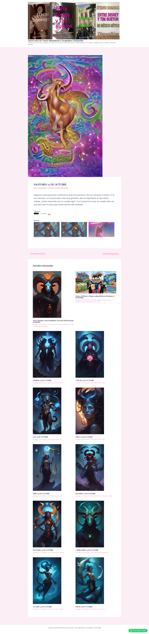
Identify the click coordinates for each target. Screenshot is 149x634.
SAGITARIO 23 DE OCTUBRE (96, 237)
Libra (61, 496)
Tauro (98, 302)
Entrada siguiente (112, 254)
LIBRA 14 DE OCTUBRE (41, 493)
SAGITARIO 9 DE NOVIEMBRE (41, 237)
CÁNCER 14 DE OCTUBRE (85, 380)
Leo (61, 439)
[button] (138, 630)
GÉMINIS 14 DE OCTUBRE (42, 380)
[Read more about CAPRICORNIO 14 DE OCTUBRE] (90, 523)
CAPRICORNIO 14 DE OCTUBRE (87, 550)
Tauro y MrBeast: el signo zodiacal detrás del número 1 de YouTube (95, 297)
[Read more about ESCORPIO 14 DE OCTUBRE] (90, 467)
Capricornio (105, 552)
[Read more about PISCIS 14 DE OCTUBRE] (90, 580)
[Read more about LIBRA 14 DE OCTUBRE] (47, 467)
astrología (65, 324)
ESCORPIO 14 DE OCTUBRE (85, 493)
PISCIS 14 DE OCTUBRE (84, 607)
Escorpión (109, 496)
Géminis (62, 382)
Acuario (61, 609)
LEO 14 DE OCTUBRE (40, 437)
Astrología (35, 324)
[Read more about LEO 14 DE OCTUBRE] (47, 410)
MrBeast (84, 302)
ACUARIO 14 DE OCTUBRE (42, 607)
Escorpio (104, 496)
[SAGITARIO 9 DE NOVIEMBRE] (47, 229)
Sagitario (62, 552)
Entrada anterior (36, 254)
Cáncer (104, 382)
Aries (61, 324)
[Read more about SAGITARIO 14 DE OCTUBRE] (47, 523)
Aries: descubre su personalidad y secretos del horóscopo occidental (53, 321)
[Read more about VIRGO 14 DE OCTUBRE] (90, 410)
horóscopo (41, 326)
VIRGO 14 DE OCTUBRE (84, 437)
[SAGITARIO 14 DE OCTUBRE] (74, 229)
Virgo (103, 439)
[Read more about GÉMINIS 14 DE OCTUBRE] (47, 354)
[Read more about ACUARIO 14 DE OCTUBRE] (47, 580)
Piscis (103, 609)
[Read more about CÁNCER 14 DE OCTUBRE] (90, 354)
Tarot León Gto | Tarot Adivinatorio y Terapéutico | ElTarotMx (55, 40)
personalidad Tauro (91, 302)
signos (46, 326)
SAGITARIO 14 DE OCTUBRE (68, 237)
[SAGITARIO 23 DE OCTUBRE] (101, 229)
